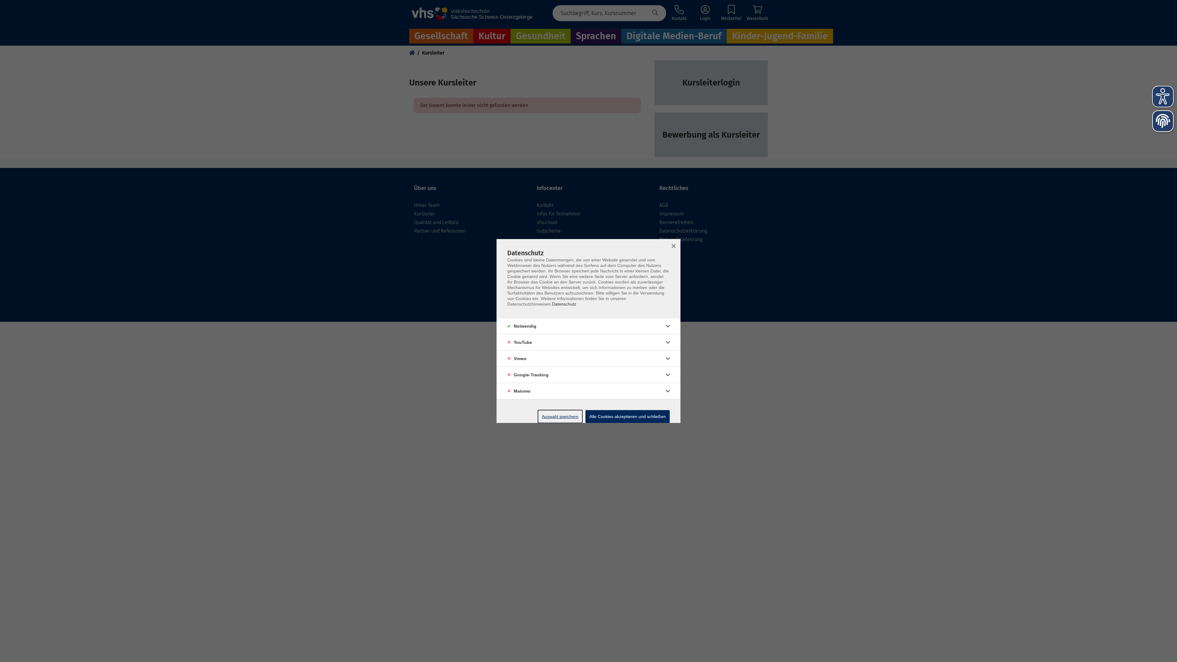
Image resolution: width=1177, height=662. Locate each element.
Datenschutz (564, 304)
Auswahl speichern (560, 416)
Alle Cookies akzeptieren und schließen (627, 416)
